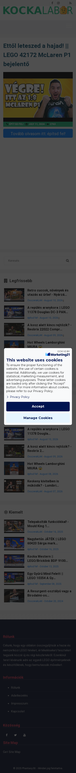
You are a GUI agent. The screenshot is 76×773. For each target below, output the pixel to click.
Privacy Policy (20, 397)
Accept (38, 406)
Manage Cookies (38, 418)
